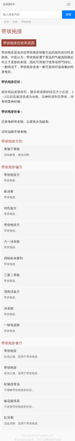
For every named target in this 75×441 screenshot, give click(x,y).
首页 (6, 21)
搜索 (68, 14)
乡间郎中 (9, 4)
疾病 (15, 21)
